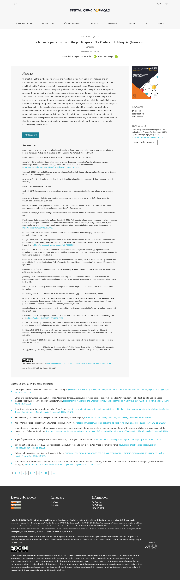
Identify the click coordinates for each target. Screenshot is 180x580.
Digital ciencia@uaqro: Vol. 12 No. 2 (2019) (147, 423)
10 (46, 473)
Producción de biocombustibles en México (43, 464)
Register (159, 4)
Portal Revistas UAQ (24, 23)
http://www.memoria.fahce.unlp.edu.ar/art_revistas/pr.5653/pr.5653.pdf (50, 167)
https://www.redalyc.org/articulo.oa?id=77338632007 (54, 245)
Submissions (113, 23)
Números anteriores (72, 23)
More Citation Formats (144, 142)
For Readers (97, 502)
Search (161, 23)
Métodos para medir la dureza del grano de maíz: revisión (101, 423)
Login (166, 4)
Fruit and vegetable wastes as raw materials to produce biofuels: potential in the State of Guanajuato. (91, 431)
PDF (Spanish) (30, 135)
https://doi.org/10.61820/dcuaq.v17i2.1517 (147, 137)
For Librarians (98, 508)
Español (55, 505)
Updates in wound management (98, 417)
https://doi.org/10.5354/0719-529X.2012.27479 (45, 318)
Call (147, 23)
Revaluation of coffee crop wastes (134, 445)
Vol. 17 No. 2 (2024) (90, 36)
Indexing (131, 23)
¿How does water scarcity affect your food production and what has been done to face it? (107, 389)
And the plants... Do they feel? (109, 439)
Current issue (48, 23)
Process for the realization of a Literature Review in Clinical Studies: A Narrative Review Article (105, 401)
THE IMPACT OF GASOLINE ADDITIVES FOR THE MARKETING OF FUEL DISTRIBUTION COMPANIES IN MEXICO (111, 453)
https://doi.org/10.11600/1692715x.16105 (37, 228)
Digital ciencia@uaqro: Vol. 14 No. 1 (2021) (132, 417)
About (94, 23)
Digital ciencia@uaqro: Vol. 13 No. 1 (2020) (54, 412)
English (17, 4)
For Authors (97, 505)
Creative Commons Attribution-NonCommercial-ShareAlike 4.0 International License (79, 364)
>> (54, 473)
